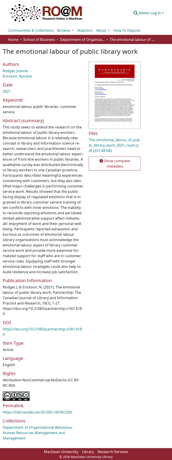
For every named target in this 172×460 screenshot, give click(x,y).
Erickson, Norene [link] (17, 76)
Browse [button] (64, 30)
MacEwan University (61, 451)
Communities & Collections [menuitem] (31, 30)
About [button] (101, 30)
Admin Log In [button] (150, 13)
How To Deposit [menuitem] (127, 30)
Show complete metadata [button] (116, 163)
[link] (115, 145)
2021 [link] (7, 91)
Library (88, 451)
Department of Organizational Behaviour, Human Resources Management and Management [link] (82, 39)
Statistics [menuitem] (84, 30)
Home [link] (13, 39)
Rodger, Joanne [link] (15, 70)
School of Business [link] (39, 39)
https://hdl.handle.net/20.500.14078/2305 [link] (37, 412)
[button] (46, 13)
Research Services (113, 451)
